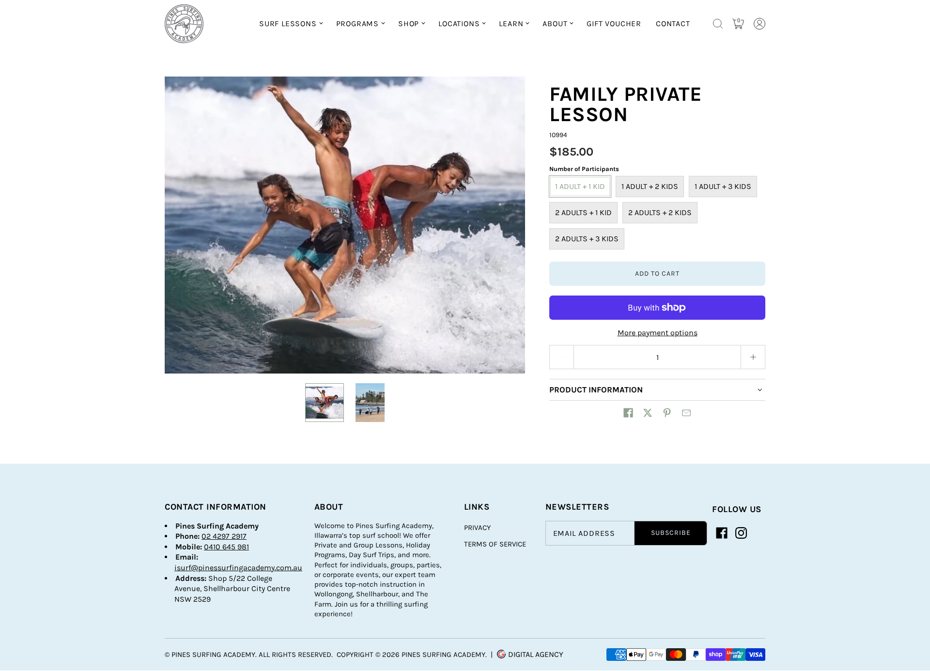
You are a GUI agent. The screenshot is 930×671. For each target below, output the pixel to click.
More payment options (658, 332)
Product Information (596, 389)
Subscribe (671, 533)
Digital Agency (534, 654)
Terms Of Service (495, 544)
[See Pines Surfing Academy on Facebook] (722, 533)
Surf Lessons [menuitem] (288, 23)
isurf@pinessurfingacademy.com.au (238, 567)
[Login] (759, 23)
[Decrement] (561, 357)
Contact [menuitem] (673, 23)
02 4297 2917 (224, 536)
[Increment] (753, 357)
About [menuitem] (554, 23)
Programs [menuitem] (357, 23)
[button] (628, 413)
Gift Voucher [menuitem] (614, 23)
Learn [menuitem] (511, 23)
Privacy (477, 527)
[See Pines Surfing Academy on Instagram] (741, 533)
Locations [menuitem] (459, 23)
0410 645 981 (226, 546)
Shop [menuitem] (408, 23)
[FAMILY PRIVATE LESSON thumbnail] (324, 402)
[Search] (718, 23)
